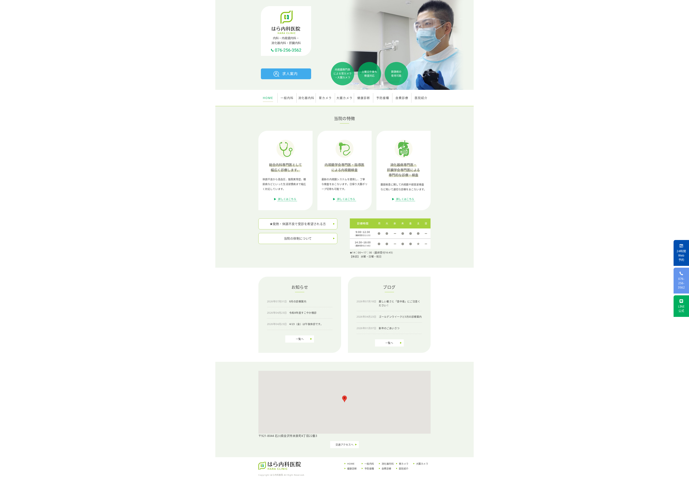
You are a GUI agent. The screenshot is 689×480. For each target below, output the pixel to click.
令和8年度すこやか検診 (292, 312)
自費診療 (386, 468)
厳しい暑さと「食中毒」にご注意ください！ (388, 303)
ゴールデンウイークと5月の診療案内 (389, 316)
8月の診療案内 (286, 301)
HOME (351, 463)
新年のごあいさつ (378, 328)
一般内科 (369, 463)
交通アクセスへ (344, 444)
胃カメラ (325, 98)
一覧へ (300, 339)
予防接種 (369, 468)
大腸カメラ (344, 98)
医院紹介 (404, 468)
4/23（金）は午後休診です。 (295, 324)
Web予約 (681, 255)
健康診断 (352, 468)
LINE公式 (681, 308)
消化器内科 (388, 463)
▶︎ (285, 199)
